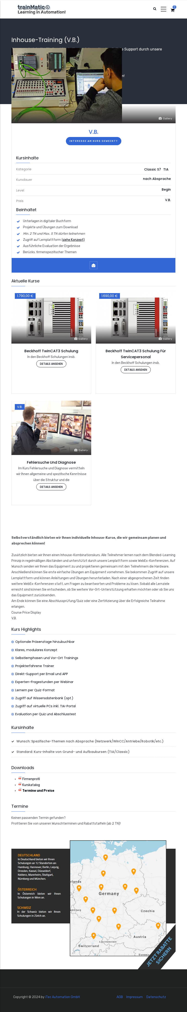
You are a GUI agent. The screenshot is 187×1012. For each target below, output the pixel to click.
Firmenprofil (31, 779)
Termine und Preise (38, 791)
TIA (166, 169)
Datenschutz (156, 997)
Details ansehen (51, 364)
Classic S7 (152, 169)
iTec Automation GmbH (62, 997)
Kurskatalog (31, 785)
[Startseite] (46, 9)
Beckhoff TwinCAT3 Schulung (51, 351)
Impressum (134, 997)
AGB (120, 997)
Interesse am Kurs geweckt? (94, 141)
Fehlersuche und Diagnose (51, 462)
